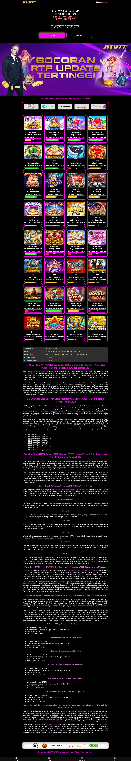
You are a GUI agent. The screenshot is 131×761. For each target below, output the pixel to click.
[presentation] (104, 106)
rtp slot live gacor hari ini (39, 372)
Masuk (52, 35)
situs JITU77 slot (52, 724)
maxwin (70, 419)
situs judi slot (27, 584)
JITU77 (29, 610)
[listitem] (31, 106)
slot (72, 711)
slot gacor (26, 739)
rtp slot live (59, 406)
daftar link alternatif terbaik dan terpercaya (83, 571)
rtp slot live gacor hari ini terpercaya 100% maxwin (70, 490)
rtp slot (42, 461)
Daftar (79, 35)
